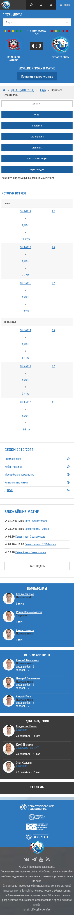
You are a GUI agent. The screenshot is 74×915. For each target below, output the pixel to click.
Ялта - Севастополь (36, 521)
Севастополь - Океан (37, 529)
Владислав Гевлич (26, 726)
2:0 (53, 247)
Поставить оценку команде (37, 76)
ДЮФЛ (25, 225)
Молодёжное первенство (19, 474)
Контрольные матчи (16, 482)
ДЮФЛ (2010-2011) (22, 90)
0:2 (53, 366)
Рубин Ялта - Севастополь (30, 552)
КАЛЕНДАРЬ (37, 566)
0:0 (53, 330)
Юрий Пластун (24, 744)
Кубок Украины (13, 467)
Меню (67, 4)
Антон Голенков (25, 630)
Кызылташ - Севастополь (30, 536)
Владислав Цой (25, 594)
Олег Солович (24, 762)
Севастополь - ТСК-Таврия (40, 544)
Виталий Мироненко (27, 660)
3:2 (53, 211)
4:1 (53, 402)
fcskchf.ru (67, 871)
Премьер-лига (12, 459)
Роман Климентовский (29, 612)
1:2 (53, 283)
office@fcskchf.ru (40, 909)
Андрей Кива (23, 696)
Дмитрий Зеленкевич (28, 678)
